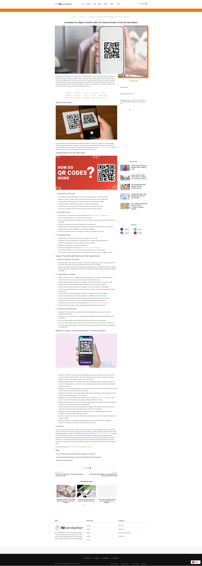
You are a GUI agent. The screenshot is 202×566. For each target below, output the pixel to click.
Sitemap (143, 564)
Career (118, 3)
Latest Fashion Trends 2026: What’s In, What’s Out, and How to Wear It (139, 176)
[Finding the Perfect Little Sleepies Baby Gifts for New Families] (125, 196)
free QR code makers (75, 447)
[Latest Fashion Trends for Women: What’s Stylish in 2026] (125, 168)
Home (74, 17)
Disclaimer (121, 529)
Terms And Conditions (125, 533)
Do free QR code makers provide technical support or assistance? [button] (76, 454)
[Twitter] (142, 4)
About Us (121, 526)
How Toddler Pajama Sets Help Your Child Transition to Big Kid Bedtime (139, 206)
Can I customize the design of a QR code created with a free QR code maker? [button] (80, 457)
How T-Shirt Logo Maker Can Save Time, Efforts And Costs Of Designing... (107, 501)
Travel (94, 3)
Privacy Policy (114, 564)
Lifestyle (88, 3)
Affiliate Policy (125, 564)
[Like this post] (83, 468)
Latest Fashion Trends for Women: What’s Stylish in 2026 (139, 167)
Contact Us (122, 536)
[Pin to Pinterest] (88, 468)
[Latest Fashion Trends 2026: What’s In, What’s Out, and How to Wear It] (125, 177)
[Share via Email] (90, 468)
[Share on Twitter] (86, 468)
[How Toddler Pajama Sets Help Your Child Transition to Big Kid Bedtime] (125, 206)
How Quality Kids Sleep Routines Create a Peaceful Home (138, 186)
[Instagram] (144, 4)
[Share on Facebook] (85, 468)
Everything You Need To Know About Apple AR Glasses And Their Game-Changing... (65, 501)
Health (111, 3)
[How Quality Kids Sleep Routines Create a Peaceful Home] (125, 187)
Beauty (99, 3)
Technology (82, 17)
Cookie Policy (135, 564)
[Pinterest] (146, 4)
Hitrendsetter (88, 447)
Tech (83, 3)
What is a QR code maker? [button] (65, 460)
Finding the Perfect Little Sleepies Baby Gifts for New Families (139, 195)
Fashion (105, 3)
